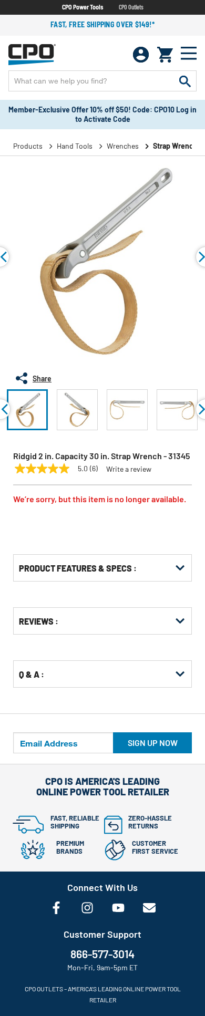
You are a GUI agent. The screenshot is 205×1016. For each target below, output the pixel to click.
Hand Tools (75, 145)
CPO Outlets (131, 7)
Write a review (128, 469)
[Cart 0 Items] (165, 55)
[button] (27, 410)
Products (28, 145)
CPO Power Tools (82, 7)
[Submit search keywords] (185, 81)
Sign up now (153, 743)
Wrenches (123, 145)
